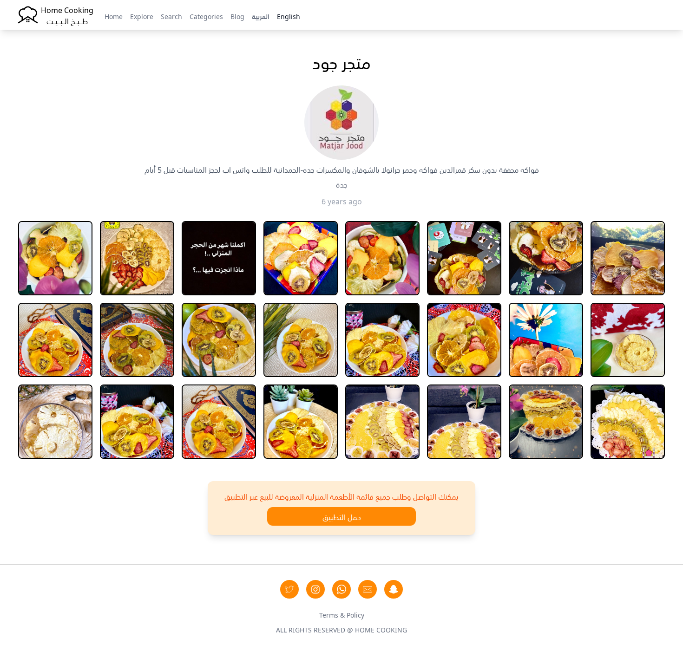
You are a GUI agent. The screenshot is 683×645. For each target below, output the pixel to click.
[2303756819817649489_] (55, 421)
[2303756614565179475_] (628, 340)
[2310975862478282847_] (382, 421)
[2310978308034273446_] (546, 421)
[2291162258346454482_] (546, 258)
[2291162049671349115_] (464, 258)
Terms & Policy (341, 614)
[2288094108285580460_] (300, 258)
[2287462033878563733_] (137, 258)
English (288, 15)
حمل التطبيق (341, 516)
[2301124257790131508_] (300, 340)
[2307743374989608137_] (137, 421)
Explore (141, 15)
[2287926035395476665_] (219, 258)
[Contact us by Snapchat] (393, 589)
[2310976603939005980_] (464, 421)
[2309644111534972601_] (219, 421)
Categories (206, 15)
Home (114, 15)
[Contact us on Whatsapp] (341, 589)
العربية (260, 15)
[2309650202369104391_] (300, 421)
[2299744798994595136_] (137, 340)
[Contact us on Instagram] (315, 589)
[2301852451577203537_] (382, 340)
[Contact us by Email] (367, 589)
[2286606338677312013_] (55, 258)
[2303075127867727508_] (546, 340)
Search (171, 15)
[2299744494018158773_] (55, 340)
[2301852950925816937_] (464, 340)
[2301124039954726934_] (219, 340)
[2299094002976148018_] (628, 258)
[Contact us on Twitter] (289, 589)
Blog (237, 15)
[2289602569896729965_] (382, 258)
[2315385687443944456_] (628, 421)
